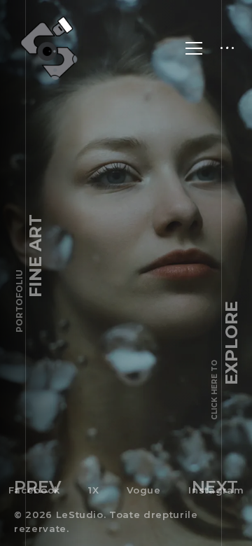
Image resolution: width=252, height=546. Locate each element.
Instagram (216, 490)
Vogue (143, 490)
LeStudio (80, 514)
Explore (225, 360)
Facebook (34, 490)
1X (93, 490)
